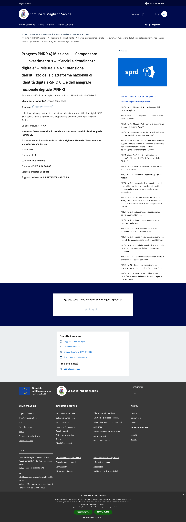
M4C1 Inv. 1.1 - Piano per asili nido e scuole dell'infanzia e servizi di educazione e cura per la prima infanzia (141, 276)
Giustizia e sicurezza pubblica (106, 417)
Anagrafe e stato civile (65, 413)
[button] (93, 517)
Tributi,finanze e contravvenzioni (108, 422)
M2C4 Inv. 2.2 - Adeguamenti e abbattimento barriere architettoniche (140, 213)
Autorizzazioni (100, 435)
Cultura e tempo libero (65, 417)
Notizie (134, 413)
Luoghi (134, 434)
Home (24, 34)
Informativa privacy (102, 462)
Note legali (98, 466)
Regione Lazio (24, 3)
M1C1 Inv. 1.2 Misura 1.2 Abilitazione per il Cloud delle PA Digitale (142, 109)
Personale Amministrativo (30, 436)
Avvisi (133, 422)
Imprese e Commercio (65, 426)
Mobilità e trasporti (64, 443)
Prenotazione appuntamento (68, 457)
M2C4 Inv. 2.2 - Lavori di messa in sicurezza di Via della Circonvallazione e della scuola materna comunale (142, 248)
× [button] (183, 494)
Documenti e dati (26, 440)
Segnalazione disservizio (66, 462)
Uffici (21, 422)
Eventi (134, 439)
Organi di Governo (26, 413)
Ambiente (98, 426)
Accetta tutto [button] (83, 512)
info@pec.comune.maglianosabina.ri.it (36, 477)
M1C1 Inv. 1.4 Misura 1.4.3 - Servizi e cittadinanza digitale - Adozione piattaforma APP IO (142, 134)
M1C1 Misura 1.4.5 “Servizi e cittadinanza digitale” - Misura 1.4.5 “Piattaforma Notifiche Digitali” (140, 158)
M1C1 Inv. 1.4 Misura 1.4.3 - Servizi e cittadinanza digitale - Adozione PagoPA (142, 125)
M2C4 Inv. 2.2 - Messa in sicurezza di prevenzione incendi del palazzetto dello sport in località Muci (142, 238)
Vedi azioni (123, 50)
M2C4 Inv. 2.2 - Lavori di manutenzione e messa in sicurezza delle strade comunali (142, 258)
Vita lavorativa (62, 422)
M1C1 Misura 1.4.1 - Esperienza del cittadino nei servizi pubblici (142, 117)
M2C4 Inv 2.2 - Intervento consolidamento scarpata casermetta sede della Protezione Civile (141, 266)
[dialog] (93, 507)
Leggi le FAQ (61, 466)
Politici (21, 431)
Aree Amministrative (28, 417)
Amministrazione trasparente (106, 457)
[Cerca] (164, 14)
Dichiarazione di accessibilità (106, 471)
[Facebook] (141, 14)
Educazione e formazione (104, 413)
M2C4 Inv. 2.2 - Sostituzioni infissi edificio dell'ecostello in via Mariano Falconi (139, 230)
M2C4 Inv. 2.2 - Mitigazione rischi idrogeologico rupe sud (141, 176)
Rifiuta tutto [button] (103, 512)
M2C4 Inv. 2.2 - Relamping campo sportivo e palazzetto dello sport (140, 222)
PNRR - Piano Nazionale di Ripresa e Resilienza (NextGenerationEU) (59, 34)
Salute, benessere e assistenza (107, 431)
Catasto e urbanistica (65, 435)
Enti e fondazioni (26, 426)
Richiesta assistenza (65, 471)
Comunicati (136, 417)
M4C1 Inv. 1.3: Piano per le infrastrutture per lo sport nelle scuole (141, 168)
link (117, 507)
